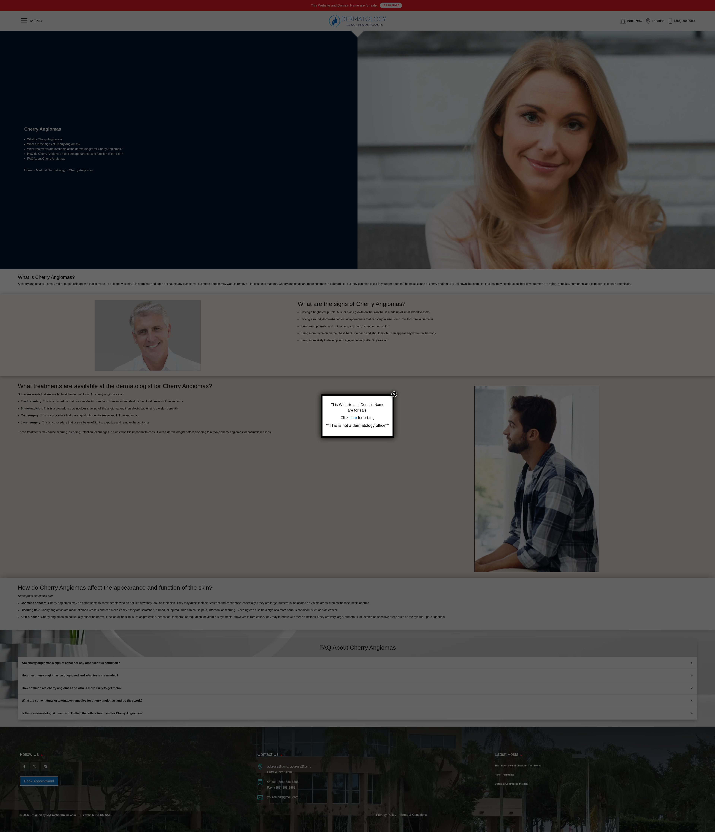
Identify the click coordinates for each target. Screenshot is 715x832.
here (353, 418)
